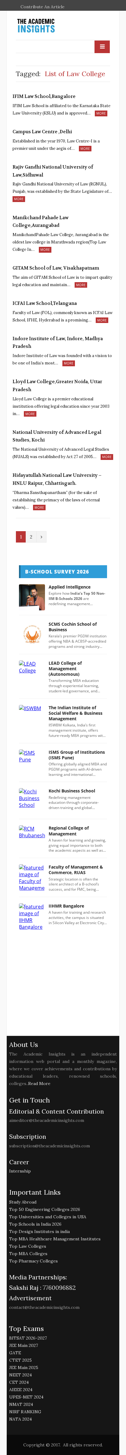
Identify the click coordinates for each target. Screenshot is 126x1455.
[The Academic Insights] (50, 26)
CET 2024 (19, 1382)
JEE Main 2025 (23, 1367)
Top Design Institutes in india (39, 1231)
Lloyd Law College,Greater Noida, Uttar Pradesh (57, 386)
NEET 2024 (20, 1375)
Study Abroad (22, 1202)
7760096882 (58, 1287)
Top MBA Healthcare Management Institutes (55, 1239)
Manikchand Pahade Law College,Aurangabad (41, 222)
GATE (15, 1353)
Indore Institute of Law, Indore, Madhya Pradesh (58, 343)
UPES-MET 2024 (26, 1397)
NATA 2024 (20, 1419)
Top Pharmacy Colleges (33, 1261)
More (101, 113)
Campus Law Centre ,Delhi (42, 132)
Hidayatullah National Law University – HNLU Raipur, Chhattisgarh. (57, 479)
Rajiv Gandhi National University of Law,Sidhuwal (53, 171)
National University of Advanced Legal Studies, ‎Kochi (57, 436)
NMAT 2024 (21, 1404)
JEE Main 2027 (23, 1345)
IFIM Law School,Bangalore (44, 96)
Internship (20, 1171)
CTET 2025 (20, 1360)
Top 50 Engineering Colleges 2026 (44, 1209)
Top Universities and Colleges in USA (47, 1217)
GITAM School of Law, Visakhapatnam (56, 268)
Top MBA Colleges (28, 1253)
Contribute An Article (42, 7)
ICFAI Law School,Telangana (45, 303)
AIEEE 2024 (20, 1389)
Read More (39, 1083)
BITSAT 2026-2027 (28, 1338)
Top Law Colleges (27, 1246)
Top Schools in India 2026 (35, 1224)
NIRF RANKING (25, 1411)
